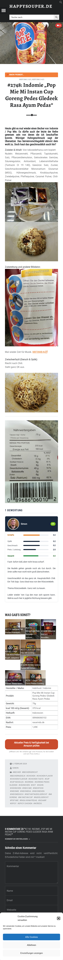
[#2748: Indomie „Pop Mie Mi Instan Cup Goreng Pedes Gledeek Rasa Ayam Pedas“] (31, 24)
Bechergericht (30, 772)
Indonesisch (17, 794)
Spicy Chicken (25, 803)
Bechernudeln (18, 776)
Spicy (13, 803)
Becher (17, 772)
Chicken (31, 776)
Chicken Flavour (19, 779)
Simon (15, 768)
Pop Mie (14, 800)
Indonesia (26, 791)
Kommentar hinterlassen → (17, 839)
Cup (47, 779)
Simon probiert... (15, 75)
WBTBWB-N (38, 352)
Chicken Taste (37, 779)
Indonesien (38, 791)
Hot (34, 785)
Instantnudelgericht (36, 794)
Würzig (38, 803)
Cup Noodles (17, 782)
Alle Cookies (31, 937)
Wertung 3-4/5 (38, 79)
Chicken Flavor (45, 776)
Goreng (29, 782)
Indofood (39, 788)
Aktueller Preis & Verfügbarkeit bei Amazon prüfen (31, 744)
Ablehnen (31, 945)
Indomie (15, 791)
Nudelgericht (42, 797)
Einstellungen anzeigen (31, 953)
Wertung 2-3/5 (25, 79)
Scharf (42, 800)
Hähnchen (25, 785)
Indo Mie (27, 788)
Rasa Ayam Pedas (29, 800)
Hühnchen (16, 788)
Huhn (40, 785)
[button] (58, 918)
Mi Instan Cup (26, 797)
